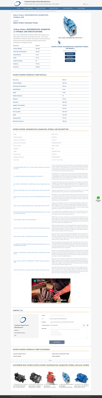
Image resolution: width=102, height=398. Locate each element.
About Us (13, 396)
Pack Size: (16, 45)
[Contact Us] (98, 199)
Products (16, 11)
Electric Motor (81, 8)
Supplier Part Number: (19, 105)
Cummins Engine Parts (55, 8)
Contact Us (19, 396)
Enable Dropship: (18, 61)
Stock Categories (28, 8)
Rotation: (15, 64)
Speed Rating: (17, 55)
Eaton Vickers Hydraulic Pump (69, 8)
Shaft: (15, 58)
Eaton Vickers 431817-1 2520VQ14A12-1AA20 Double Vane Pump (31, 236)
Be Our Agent (70, 60)
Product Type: (17, 108)
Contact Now (70, 53)
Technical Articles (41, 8)
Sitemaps (29, 396)
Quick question (46, 325)
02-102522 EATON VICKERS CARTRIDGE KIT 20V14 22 (28, 176)
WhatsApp (70, 57)
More (50, 360)
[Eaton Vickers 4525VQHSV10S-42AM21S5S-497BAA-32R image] (70, 26)
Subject (43, 322)
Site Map (24, 396)
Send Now (57, 342)
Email (43, 315)
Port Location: (17, 111)
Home (18, 8)
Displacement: (17, 118)
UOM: (14, 115)
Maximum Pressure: (18, 121)
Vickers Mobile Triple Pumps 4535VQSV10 (25, 219)
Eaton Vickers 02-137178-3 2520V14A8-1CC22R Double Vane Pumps (32, 228)
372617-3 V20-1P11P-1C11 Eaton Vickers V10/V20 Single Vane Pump (31, 270)
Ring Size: (16, 67)
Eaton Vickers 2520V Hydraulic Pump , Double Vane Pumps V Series (32, 206)
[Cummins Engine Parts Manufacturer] (17, 3)
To (42, 318)
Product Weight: (17, 48)
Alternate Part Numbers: (20, 51)
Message (43, 328)
